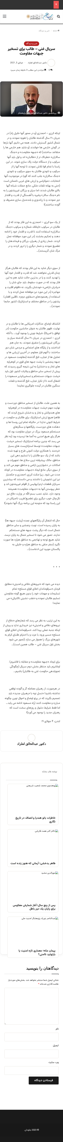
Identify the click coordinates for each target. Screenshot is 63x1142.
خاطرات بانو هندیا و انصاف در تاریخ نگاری (35, 820)
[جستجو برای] (58, 18)
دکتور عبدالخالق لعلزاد (37, 62)
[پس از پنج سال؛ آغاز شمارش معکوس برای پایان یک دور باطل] (33, 885)
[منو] (4, 18)
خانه (55, 30)
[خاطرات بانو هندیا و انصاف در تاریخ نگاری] (33, 798)
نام (57, 1029)
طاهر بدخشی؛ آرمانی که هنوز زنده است (32, 864)
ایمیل (56, 1046)
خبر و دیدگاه (44, 30)
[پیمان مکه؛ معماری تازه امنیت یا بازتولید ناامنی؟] (33, 931)
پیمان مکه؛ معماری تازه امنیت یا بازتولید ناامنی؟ (37, 953)
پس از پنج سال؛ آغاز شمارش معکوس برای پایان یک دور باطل (34, 907)
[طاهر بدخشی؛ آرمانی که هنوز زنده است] (33, 843)
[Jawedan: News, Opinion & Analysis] (40, 16)
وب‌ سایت (53, 1062)
